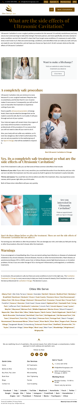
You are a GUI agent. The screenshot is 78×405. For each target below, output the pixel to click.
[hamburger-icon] (51, 9)
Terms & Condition (6, 401)
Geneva (13, 303)
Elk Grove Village (18, 300)
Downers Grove (53, 297)
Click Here (58, 73)
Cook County (41, 297)
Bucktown (16, 297)
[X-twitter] (36, 354)
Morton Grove (53, 309)
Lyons (71, 306)
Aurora (30, 294)
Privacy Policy (17, 401)
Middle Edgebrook (40, 309)
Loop (65, 306)
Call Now (64, 220)
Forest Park (70, 300)
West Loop (38, 327)
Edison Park (6, 300)
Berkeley (71, 294)
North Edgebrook (59, 312)
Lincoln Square (56, 306)
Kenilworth (26, 306)
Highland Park (52, 303)
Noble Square (34, 312)
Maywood (16, 309)
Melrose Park (26, 309)
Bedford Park (62, 294)
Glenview (21, 303)
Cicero (31, 297)
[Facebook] (32, 354)
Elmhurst (30, 300)
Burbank (24, 297)
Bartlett (45, 294)
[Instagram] (45, 354)
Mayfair (8, 309)
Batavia (52, 294)
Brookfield (7, 297)
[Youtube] (41, 354)
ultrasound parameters (20, 111)
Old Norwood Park (64, 315)
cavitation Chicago (25, 281)
